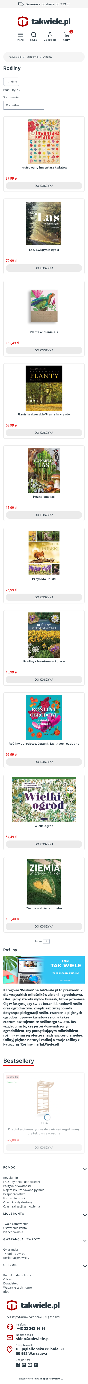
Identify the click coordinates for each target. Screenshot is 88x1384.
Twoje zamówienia (15, 1224)
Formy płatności (14, 1198)
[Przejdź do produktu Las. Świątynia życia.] (44, 223)
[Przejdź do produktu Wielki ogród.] (44, 799)
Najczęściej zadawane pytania (23, 1190)
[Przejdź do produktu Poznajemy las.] (44, 470)
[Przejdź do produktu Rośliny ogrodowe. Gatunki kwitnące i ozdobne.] (44, 717)
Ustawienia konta (15, 1228)
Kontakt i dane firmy (17, 1275)
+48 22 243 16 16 (31, 1328)
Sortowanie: (11, 97)
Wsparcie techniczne (17, 1287)
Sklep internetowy (39, 1378)
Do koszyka (44, 185)
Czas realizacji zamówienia (21, 1206)
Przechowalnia (13, 1232)
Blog (6, 1291)
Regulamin (10, 1178)
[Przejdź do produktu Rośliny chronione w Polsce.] (44, 635)
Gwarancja (10, 1249)
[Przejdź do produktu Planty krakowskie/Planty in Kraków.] (44, 388)
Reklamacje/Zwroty (16, 1258)
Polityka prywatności (17, 1186)
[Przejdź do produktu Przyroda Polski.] (44, 552)
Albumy (47, 56)
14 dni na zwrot (14, 1254)
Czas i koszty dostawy (18, 1202)
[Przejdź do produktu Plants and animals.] (44, 305)
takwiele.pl (15, 56)
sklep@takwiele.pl (33, 1338)
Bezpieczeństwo (14, 1194)
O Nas (7, 1279)
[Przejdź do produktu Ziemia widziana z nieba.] (44, 882)
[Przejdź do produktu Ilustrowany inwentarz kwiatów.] (44, 141)
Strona (38, 941)
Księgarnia (32, 56)
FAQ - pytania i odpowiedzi (21, 1182)
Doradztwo (10, 1283)
